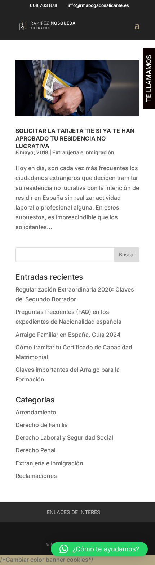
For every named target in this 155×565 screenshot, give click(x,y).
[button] (99, 549)
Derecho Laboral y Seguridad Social (64, 437)
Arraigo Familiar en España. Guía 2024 (68, 334)
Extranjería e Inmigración (83, 152)
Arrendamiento (35, 412)
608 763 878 (43, 5)
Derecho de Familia (41, 424)
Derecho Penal (35, 450)
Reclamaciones (36, 475)
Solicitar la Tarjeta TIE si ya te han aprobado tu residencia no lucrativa (74, 138)
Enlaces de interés (73, 512)
